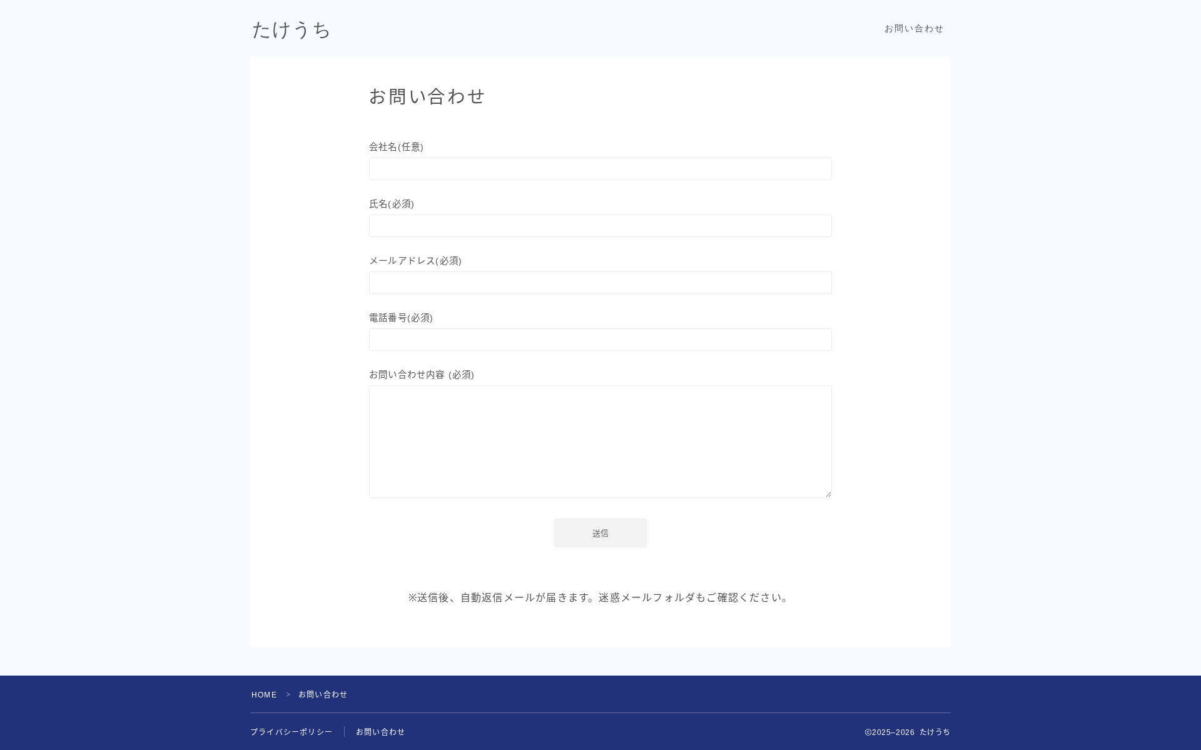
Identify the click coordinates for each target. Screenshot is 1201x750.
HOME (264, 695)
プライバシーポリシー (291, 732)
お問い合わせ (914, 28)
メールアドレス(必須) (415, 261)
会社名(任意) (396, 147)
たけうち (292, 29)
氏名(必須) (392, 204)
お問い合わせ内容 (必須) (422, 375)
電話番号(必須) (401, 318)
